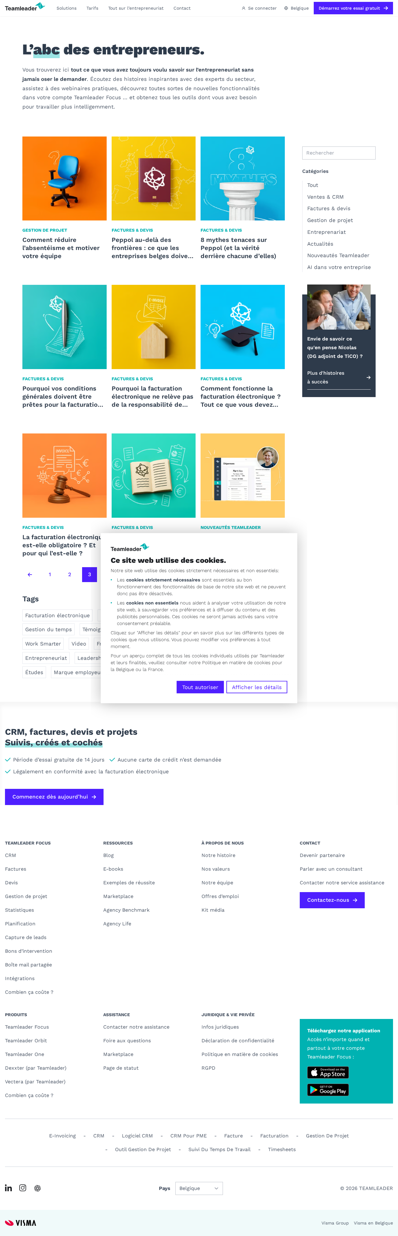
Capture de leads (25, 937)
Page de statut (121, 1068)
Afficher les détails (257, 687)
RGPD (208, 1068)
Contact (182, 8)
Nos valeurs (215, 869)
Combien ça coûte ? (29, 992)
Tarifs (92, 8)
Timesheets (282, 1149)
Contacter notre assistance (136, 1027)
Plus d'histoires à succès (325, 377)
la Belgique (122, 669)
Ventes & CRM (325, 197)
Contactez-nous (328, 900)
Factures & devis (328, 208)
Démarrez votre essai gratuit (349, 8)
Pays (164, 1188)
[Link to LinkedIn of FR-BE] (8, 1187)
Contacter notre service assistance (342, 883)
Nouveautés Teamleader (338, 255)
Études (34, 672)
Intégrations (20, 978)
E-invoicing (62, 1136)
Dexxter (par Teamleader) (36, 1068)
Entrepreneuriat (46, 658)
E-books (113, 869)
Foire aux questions (127, 1041)
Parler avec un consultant (331, 869)
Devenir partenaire (322, 855)
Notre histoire (218, 855)
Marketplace (118, 896)
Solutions (66, 8)
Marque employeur (78, 672)
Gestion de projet (330, 220)
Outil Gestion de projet (143, 1149)
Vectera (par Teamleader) (35, 1082)
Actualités (320, 244)
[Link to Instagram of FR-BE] (22, 1187)
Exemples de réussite (129, 883)
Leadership (92, 658)
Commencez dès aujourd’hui (50, 797)
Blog (108, 855)
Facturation (274, 1136)
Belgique (300, 8)
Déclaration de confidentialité (237, 1041)
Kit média (212, 910)
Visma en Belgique (373, 1222)
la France (153, 669)
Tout (312, 185)
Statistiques (19, 910)
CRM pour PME (188, 1136)
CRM (10, 855)
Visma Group (335, 1222)
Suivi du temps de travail (219, 1149)
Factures (15, 869)
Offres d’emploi (220, 896)
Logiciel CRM (137, 1136)
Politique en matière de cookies (239, 1054)
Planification (20, 924)
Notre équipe (217, 883)
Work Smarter (43, 644)
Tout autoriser (200, 687)
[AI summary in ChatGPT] (37, 1188)
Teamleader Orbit (26, 1041)
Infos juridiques (220, 1027)
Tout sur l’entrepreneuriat (136, 8)
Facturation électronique (57, 615)
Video (79, 644)
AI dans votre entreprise (339, 267)
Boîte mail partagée (28, 965)
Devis (11, 883)
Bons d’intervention (28, 951)
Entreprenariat (326, 232)
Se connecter (262, 8)
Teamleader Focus (27, 1027)
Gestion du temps (48, 629)
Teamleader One (24, 1054)
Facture (233, 1136)
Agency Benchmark (126, 910)
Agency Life (117, 924)
